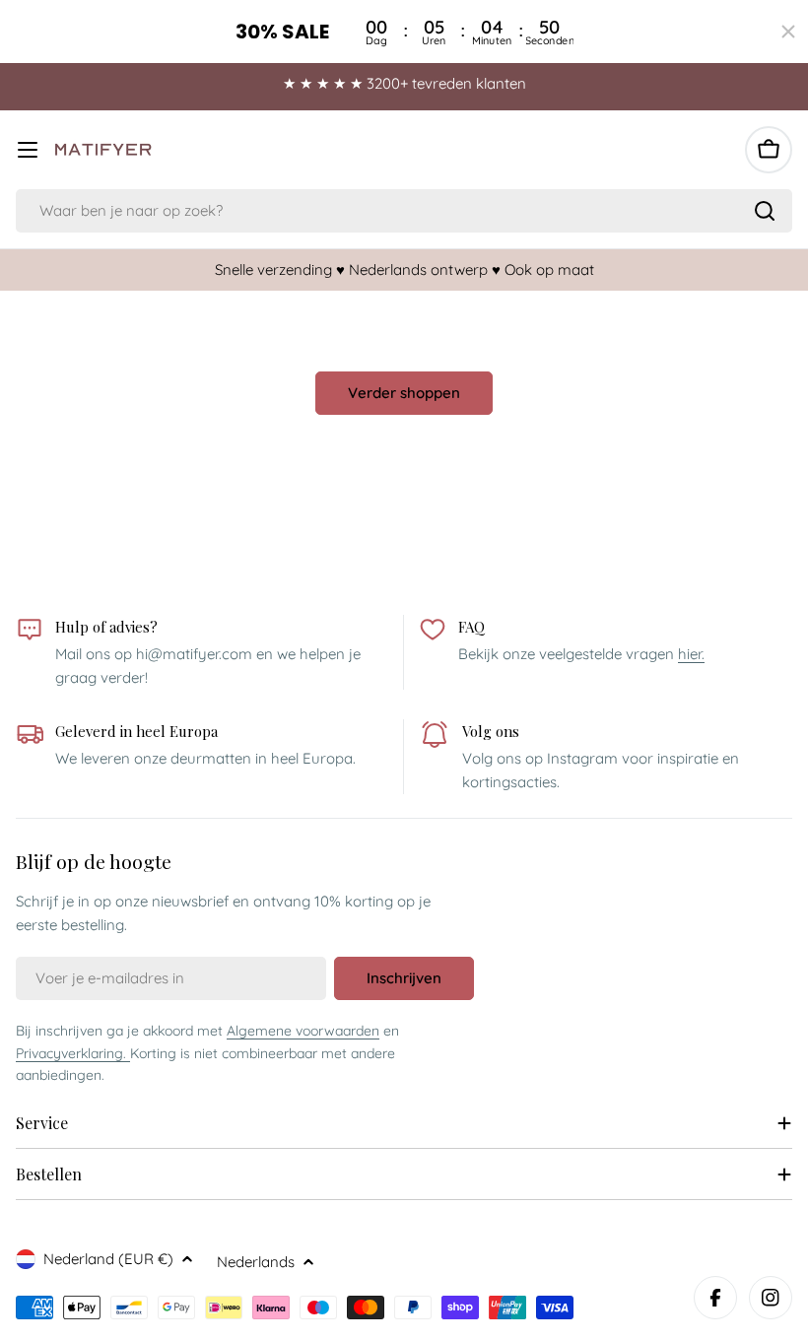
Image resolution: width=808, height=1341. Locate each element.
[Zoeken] (764, 211)
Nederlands (256, 1261)
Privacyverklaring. (73, 1053)
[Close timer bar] (788, 31)
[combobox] (404, 211)
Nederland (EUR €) (108, 1258)
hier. (691, 653)
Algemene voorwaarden (303, 1030)
